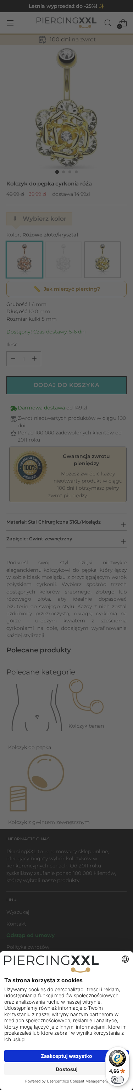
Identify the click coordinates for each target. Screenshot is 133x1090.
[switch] (117, 1080)
